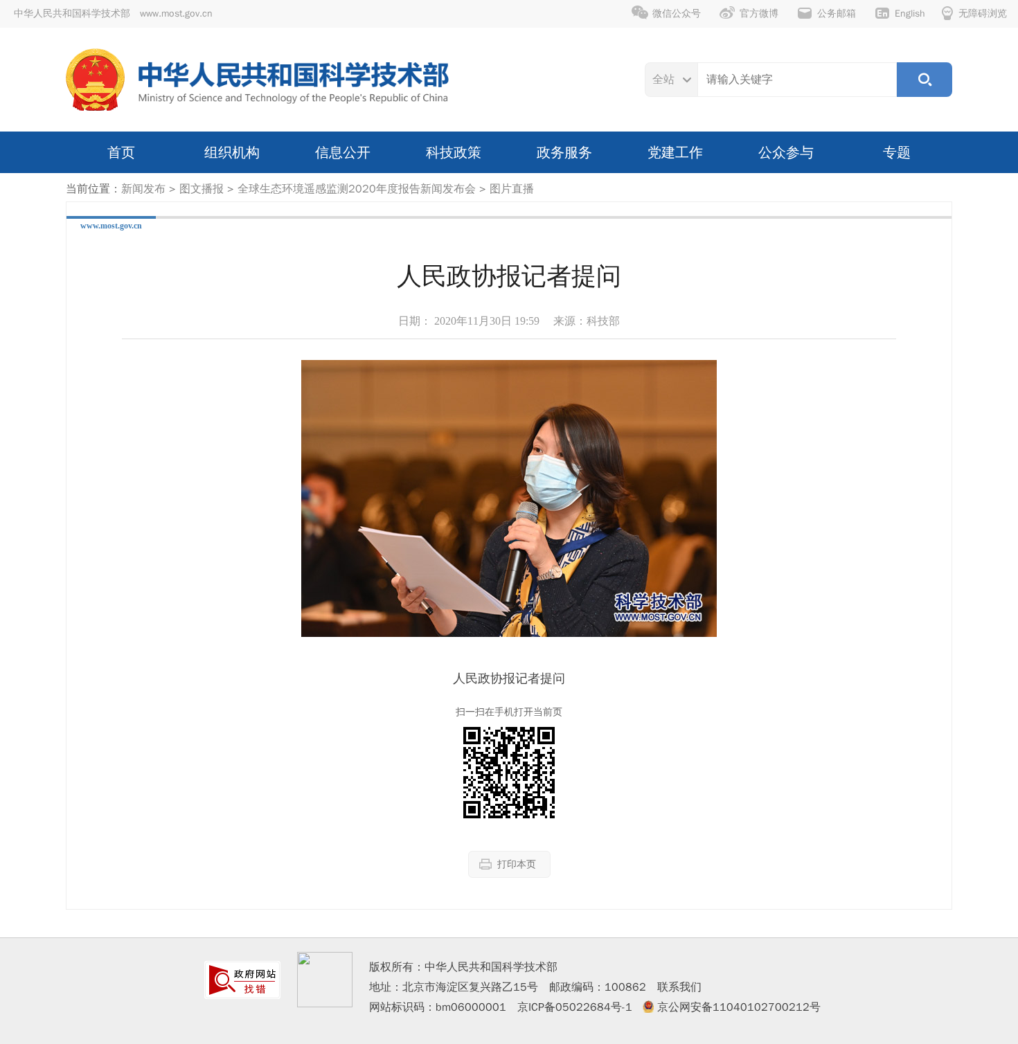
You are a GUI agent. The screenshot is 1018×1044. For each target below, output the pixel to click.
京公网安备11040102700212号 (739, 1007)
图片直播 (512, 189)
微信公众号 (676, 13)
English (910, 13)
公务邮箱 (836, 13)
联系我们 (679, 987)
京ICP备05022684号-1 (574, 1007)
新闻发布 (143, 189)
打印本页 (516, 864)
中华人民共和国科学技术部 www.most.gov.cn (113, 13)
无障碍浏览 (982, 13)
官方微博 (759, 13)
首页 (121, 152)
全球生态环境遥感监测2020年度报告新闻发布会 (357, 189)
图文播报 (201, 189)
